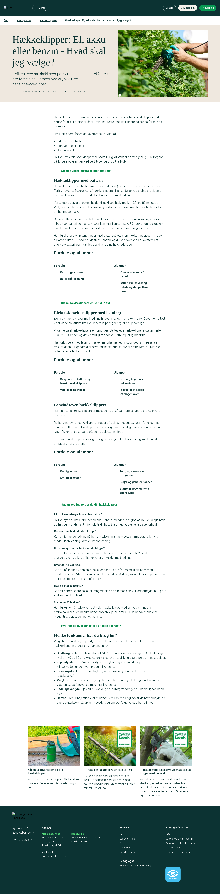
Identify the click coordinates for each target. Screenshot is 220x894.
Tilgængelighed (173, 847)
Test (6, 20)
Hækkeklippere (48, 20)
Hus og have (24, 20)
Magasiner (125, 847)
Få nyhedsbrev (127, 852)
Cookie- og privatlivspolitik (179, 838)
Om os (123, 834)
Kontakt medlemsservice (55, 856)
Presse (123, 843)
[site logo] (16, 8)
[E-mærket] (173, 874)
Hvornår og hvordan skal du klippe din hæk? (91, 626)
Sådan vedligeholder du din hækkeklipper (89, 504)
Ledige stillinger (128, 838)
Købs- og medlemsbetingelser (181, 843)
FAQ (167, 834)
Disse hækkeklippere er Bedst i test (85, 303)
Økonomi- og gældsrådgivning (135, 865)
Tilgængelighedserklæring (178, 852)
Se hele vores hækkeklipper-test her (86, 171)
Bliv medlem (188, 8)
